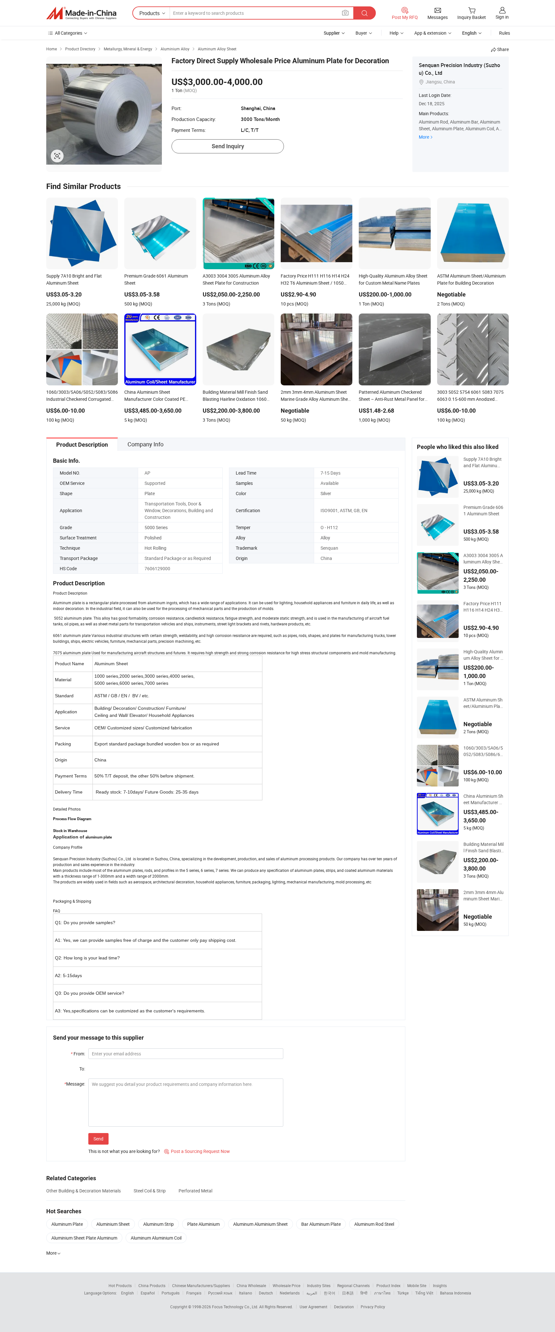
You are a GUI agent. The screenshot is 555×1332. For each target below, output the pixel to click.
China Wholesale (251, 1285)
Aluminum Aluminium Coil (156, 1238)
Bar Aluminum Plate (321, 1224)
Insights (440, 1285)
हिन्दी (363, 1292)
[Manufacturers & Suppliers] (81, 13)
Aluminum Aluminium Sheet (260, 1224)
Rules (504, 33)
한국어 (329, 1292)
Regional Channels (353, 1285)
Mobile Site (416, 1285)
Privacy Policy (373, 1306)
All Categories (68, 33)
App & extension (430, 33)
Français (193, 1292)
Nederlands (290, 1292)
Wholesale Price (286, 1285)
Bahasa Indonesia (455, 1292)
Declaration (344, 1306)
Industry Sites (318, 1285)
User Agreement (313, 1306)
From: (78, 1054)
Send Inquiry (228, 146)
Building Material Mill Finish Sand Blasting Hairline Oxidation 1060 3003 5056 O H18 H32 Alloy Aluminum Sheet (483, 847)
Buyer (361, 33)
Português (171, 1292)
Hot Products (120, 1285)
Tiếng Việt (424, 1292)
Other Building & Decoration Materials (83, 1191)
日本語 (348, 1292)
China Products (151, 1285)
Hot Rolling (155, 548)
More (424, 137)
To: (82, 1069)
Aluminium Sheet (113, 1224)
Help (394, 33)
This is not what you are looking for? (124, 1151)
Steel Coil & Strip (150, 1191)
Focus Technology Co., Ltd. (235, 1306)
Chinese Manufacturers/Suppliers (201, 1285)
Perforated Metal (195, 1191)
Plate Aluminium (203, 1224)
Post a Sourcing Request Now (197, 1151)
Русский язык (220, 1292)
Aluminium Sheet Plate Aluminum (84, 1238)
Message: (74, 1084)
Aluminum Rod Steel (374, 1224)
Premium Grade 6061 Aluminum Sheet (483, 510)
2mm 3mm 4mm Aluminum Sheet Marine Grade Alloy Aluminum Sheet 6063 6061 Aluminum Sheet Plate (483, 895)
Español (148, 1292)
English (127, 1292)
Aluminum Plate (67, 1224)
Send (98, 1139)
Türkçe (403, 1292)
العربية (311, 1292)
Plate (150, 493)
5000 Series (156, 527)
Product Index (388, 1285)
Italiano (245, 1292)
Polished (153, 538)
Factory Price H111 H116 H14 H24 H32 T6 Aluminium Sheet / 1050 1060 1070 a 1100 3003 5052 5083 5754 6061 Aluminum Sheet (483, 606)
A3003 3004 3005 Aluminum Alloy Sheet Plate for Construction (483, 558)
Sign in (502, 17)
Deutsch (266, 1292)
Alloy (325, 538)
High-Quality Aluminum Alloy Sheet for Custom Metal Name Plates (483, 655)
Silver (326, 493)
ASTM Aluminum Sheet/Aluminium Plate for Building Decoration (483, 703)
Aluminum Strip (158, 1224)
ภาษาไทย (382, 1292)
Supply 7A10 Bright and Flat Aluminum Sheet (482, 462)
